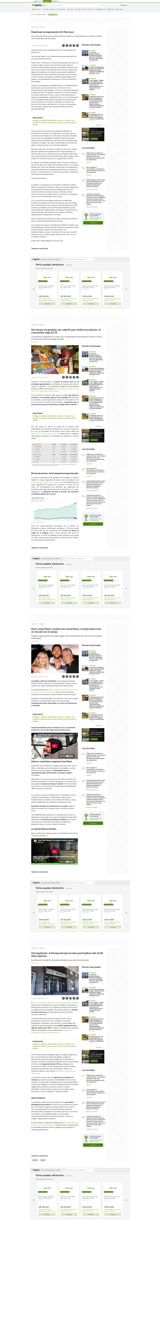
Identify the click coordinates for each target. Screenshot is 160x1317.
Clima (84, 9)
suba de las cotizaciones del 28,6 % (44, 434)
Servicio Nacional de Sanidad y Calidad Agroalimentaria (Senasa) (56, 1003)
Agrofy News (34, 27)
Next (127, 289)
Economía (91, 9)
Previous (33, 289)
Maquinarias (118, 9)
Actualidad (42, 27)
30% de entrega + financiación (46, 300)
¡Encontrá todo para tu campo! (50, 259)
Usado (39, 284)
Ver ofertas (69, 265)
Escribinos (94, 138)
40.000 (110, 296)
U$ (39, 296)
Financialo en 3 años (65, 300)
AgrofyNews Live (100, 9)
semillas (35, 1160)
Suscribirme (93, 223)
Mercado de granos (49, 9)
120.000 (67, 296)
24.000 (88, 296)
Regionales (110, 9)
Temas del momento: (40, 14)
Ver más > (99, 125)
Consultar (47, 303)
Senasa (43, 1160)
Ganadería (78, 9)
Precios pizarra (61, 9)
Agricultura (70, 9)
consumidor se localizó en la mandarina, (46, 482)
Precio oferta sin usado (44, 298)
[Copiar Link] (77, 45)
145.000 (45, 296)
